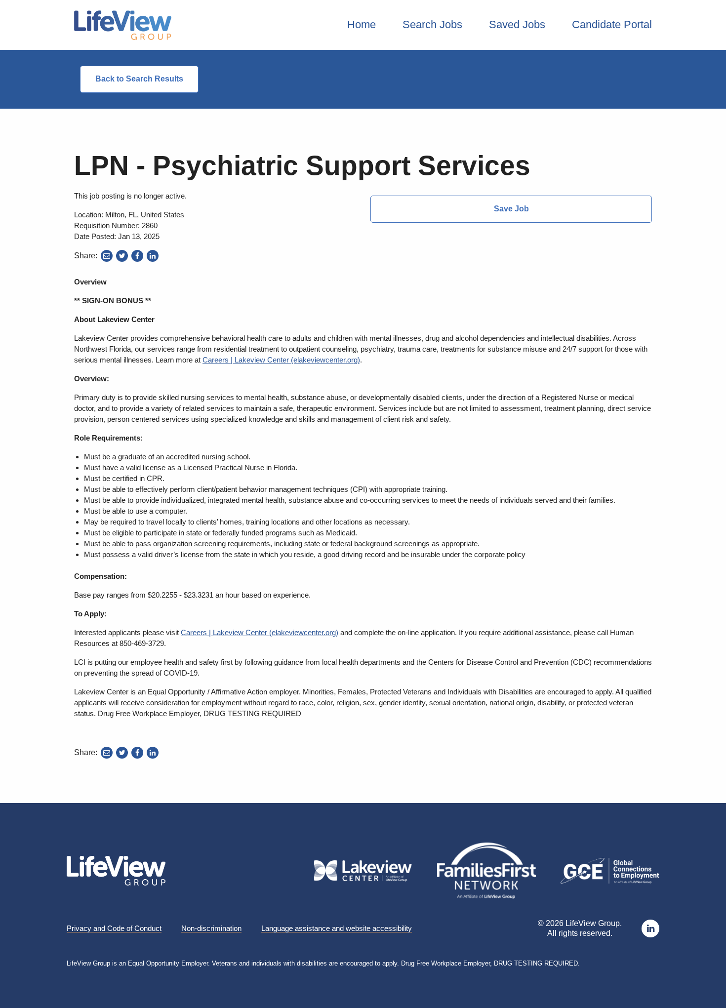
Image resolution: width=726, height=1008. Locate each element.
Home (361, 24)
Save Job (511, 208)
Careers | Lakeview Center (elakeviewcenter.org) (281, 360)
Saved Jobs (517, 24)
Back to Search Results (139, 79)
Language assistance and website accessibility (336, 928)
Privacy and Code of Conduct (114, 928)
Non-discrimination (211, 928)
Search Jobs (432, 24)
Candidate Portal (612, 24)
